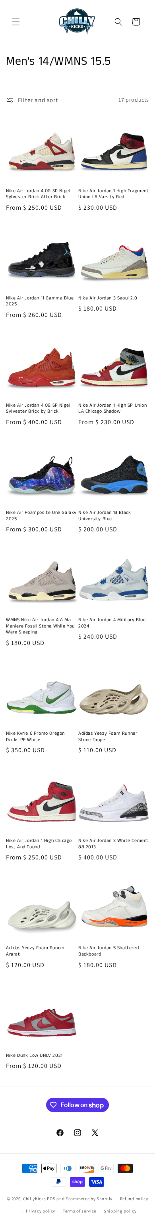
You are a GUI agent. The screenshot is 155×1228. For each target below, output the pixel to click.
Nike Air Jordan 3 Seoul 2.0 (107, 298)
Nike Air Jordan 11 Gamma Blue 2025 (40, 301)
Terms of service (79, 1211)
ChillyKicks (34, 1198)
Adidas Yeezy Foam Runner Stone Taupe (107, 736)
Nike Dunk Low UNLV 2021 (34, 1055)
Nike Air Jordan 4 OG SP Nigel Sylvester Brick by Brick (38, 408)
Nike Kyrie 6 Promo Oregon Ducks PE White (35, 736)
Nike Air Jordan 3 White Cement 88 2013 (113, 844)
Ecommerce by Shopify (89, 1198)
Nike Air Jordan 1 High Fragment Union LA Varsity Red (113, 194)
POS (51, 1198)
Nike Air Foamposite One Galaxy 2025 (41, 516)
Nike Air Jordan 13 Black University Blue (104, 516)
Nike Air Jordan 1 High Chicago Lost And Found (39, 844)
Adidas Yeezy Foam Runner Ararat (35, 951)
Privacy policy (40, 1211)
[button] (16, 22)
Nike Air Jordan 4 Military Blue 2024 (112, 623)
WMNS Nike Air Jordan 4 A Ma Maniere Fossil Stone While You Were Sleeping (40, 626)
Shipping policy (120, 1211)
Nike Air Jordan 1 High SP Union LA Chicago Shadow (112, 408)
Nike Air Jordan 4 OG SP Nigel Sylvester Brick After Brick (38, 194)
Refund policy (134, 1198)
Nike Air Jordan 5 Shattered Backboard (108, 951)
